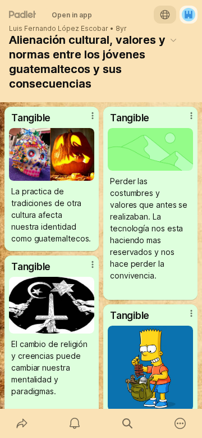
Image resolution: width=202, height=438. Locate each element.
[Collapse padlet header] (173, 39)
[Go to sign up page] (189, 15)
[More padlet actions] (180, 423)
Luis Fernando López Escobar (58, 29)
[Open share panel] (22, 423)
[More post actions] (85, 120)
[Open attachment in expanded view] (51, 154)
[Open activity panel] (74, 423)
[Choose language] (165, 15)
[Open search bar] (127, 423)
